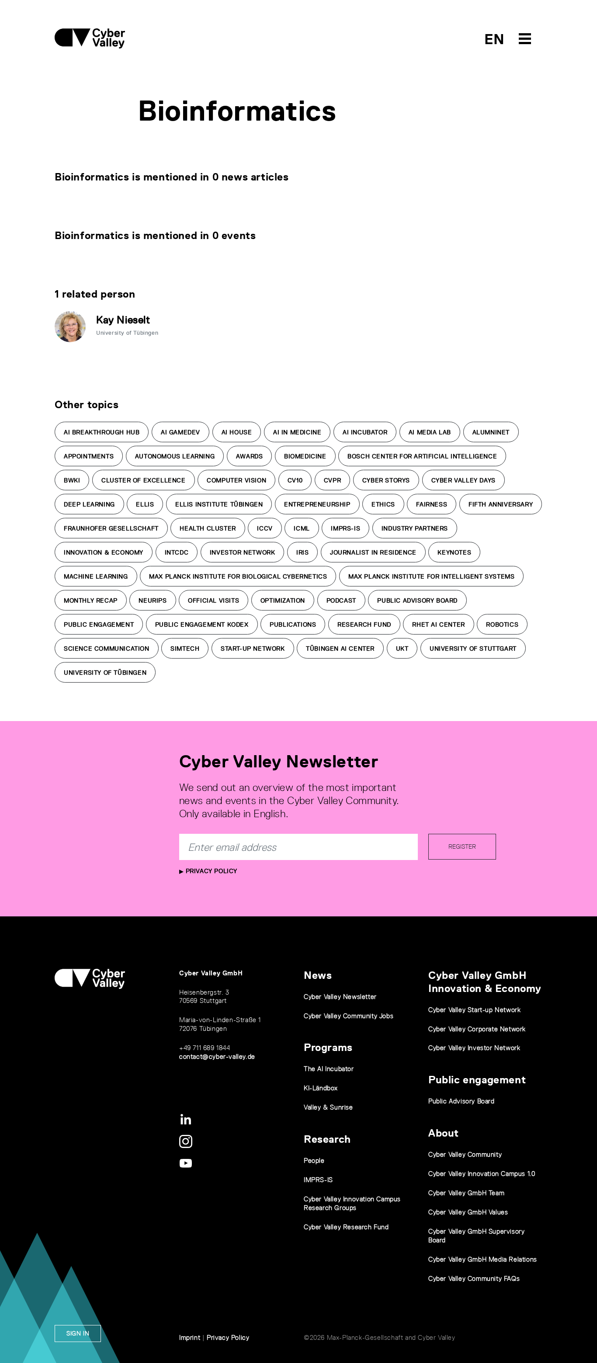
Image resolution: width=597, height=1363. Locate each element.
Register (462, 846)
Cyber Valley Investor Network (474, 1047)
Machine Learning (96, 576)
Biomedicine (305, 456)
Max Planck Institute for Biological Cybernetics (238, 576)
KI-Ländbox (321, 1088)
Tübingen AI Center (340, 648)
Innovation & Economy (103, 552)
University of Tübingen (105, 672)
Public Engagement (99, 624)
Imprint (189, 1337)
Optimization (282, 600)
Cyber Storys (386, 480)
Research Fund (364, 624)
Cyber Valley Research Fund (346, 1227)
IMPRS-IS (345, 528)
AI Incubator (365, 432)
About (443, 1133)
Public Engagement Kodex (202, 624)
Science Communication (106, 648)
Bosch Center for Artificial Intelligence (422, 456)
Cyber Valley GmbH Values (468, 1212)
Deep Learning (89, 504)
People (314, 1160)
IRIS (302, 552)
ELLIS (145, 504)
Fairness (431, 504)
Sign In (77, 1333)
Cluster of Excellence (143, 480)
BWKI (72, 480)
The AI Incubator (329, 1068)
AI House (237, 432)
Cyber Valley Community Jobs (348, 1016)
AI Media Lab (430, 432)
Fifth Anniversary (501, 504)
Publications (293, 624)
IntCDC (177, 552)
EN (494, 39)
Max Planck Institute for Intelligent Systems (431, 576)
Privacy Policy (210, 870)
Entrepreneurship (317, 504)
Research (327, 1139)
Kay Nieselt (123, 320)
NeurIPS (153, 600)
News (318, 975)
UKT (402, 648)
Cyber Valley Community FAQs (474, 1278)
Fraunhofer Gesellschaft (111, 528)
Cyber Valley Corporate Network (477, 1029)
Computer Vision (236, 480)
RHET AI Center (438, 624)
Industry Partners (415, 528)
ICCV (264, 528)
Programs (328, 1047)
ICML (301, 528)
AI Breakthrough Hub (101, 432)
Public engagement (477, 1080)
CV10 (295, 480)
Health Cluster (208, 528)
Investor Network (242, 552)
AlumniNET (491, 432)
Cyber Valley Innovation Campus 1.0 (481, 1173)
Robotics (502, 624)
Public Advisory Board (417, 600)
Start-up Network (253, 648)
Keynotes (454, 552)
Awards (249, 456)
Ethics (383, 504)
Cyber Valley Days (463, 480)
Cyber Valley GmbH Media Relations (482, 1259)
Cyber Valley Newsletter (340, 996)
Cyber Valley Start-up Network (474, 1009)
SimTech (184, 648)
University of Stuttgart (473, 648)
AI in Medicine (297, 432)
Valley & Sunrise (328, 1107)
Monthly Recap (91, 600)
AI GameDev (180, 432)
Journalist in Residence (373, 552)
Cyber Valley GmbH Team (466, 1193)
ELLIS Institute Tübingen (219, 504)
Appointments (89, 456)
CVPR (332, 480)
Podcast (341, 600)
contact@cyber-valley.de (217, 1056)
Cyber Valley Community (465, 1154)
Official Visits (213, 600)
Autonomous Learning (175, 456)
